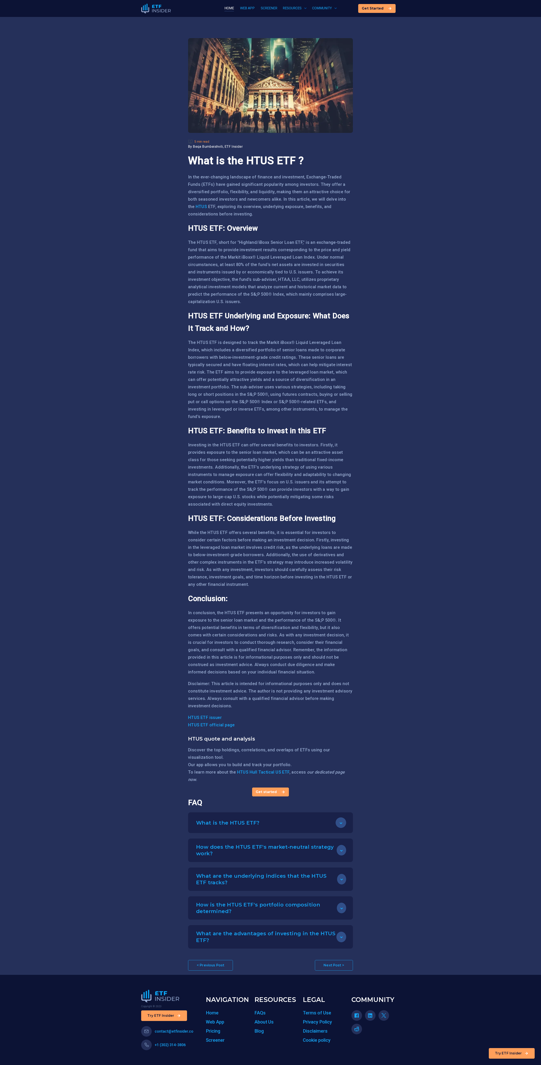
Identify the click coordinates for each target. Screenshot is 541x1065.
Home (212, 1012)
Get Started (373, 8)
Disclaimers (315, 1031)
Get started (266, 792)
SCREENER (269, 8)
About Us (264, 1022)
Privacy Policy (317, 1022)
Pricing (213, 1031)
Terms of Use (317, 1012)
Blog (259, 1031)
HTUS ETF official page (211, 724)
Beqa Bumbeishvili (208, 147)
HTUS (201, 206)
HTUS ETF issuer (205, 717)
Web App (215, 1022)
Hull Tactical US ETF (270, 772)
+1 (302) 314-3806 (170, 1045)
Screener (215, 1040)
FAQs (260, 1012)
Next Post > (334, 965)
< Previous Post (210, 965)
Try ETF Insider (508, 1053)
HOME (229, 8)
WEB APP (247, 8)
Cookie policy (317, 1040)
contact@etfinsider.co (174, 1031)
